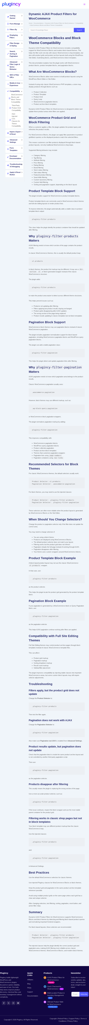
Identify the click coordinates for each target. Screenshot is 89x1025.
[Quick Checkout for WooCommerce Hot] (54, 987)
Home (30, 23)
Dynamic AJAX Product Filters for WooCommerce (59, 23)
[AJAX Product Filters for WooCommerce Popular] (54, 980)
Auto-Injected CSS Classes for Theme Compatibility (16, 120)
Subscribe (84, 994)
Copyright (53, 1018)
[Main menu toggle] (84, 4)
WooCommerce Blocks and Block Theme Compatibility (46, 25)
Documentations (39, 23)
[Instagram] (13, 1003)
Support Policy (74, 1018)
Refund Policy (63, 1018)
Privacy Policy (72, 1021)
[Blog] (28, 984)
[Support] (30, 992)
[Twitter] (9, 1003)
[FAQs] (29, 988)
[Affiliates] (30, 979)
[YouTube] (18, 1003)
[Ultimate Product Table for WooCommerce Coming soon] (54, 1004)
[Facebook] (4, 1003)
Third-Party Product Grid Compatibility (16, 107)
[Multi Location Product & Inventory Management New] (54, 995)
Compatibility (79, 23)
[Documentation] (32, 996)
